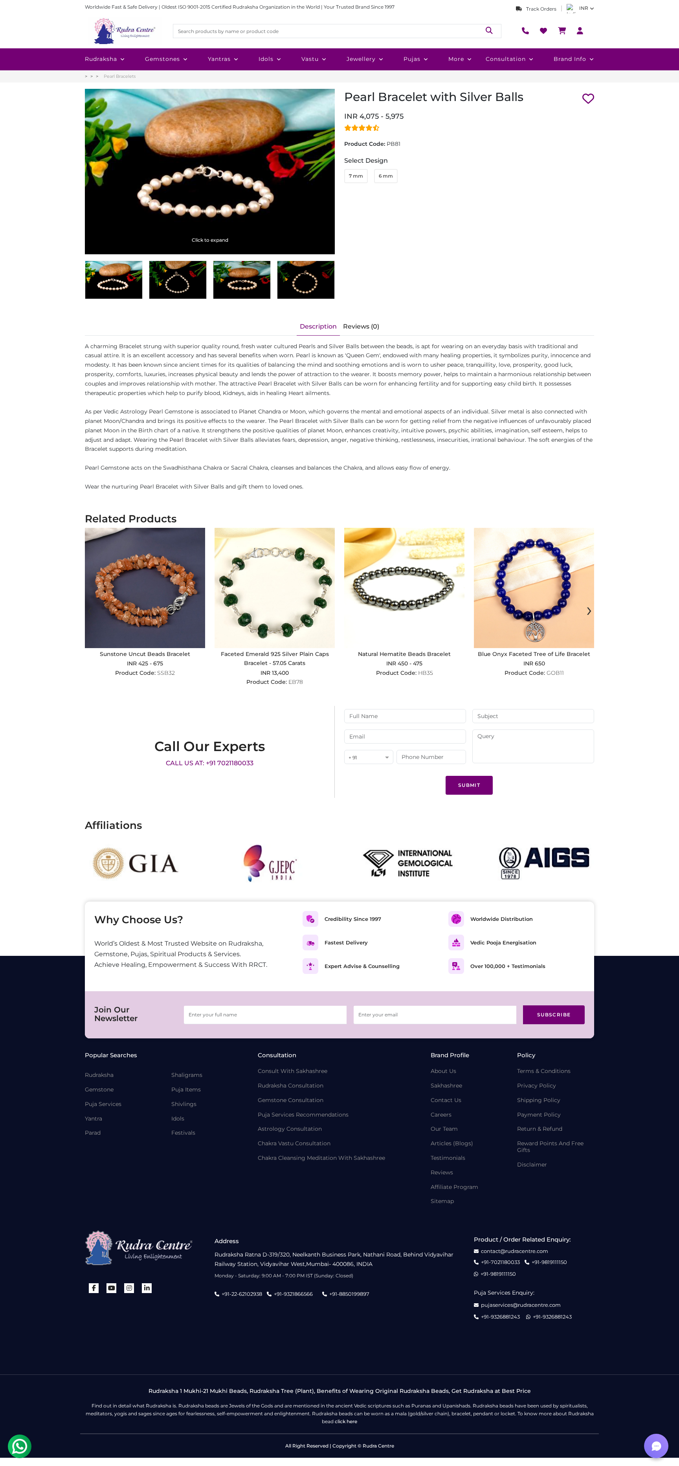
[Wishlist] (543, 31)
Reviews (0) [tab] (361, 326)
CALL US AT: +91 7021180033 (209, 763)
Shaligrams (186, 1075)
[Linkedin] (147, 1288)
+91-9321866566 (293, 1294)
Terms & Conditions (544, 1071)
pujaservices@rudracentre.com (521, 1305)
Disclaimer (532, 1164)
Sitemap (442, 1201)
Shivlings (183, 1104)
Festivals (183, 1133)
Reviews (442, 1172)
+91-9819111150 (549, 1262)
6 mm (386, 176)
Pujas (412, 58)
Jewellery (361, 58)
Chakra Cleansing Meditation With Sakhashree (321, 1158)
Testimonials (448, 1158)
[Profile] (580, 31)
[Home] (124, 31)
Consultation (506, 58)
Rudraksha (101, 58)
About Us (443, 1071)
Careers (441, 1114)
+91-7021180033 (500, 1262)
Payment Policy (539, 1114)
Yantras (219, 58)
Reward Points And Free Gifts (550, 1147)
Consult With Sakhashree (292, 1071)
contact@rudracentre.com (514, 1251)
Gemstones (162, 58)
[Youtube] (111, 1288)
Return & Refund (539, 1129)
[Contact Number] (525, 31)
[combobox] (369, 757)
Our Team (444, 1129)
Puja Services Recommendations (303, 1114)
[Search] (489, 31)
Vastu (310, 58)
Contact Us (446, 1100)
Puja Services (103, 1104)
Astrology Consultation (290, 1129)
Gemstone (99, 1089)
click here (346, 1421)
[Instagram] (129, 1288)
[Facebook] (94, 1288)
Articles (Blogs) (452, 1143)
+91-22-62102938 (242, 1294)
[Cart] (562, 31)
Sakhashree (446, 1085)
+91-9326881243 (500, 1317)
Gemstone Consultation (290, 1100)
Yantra (93, 1118)
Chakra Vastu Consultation (294, 1143)
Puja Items (186, 1089)
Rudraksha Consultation (290, 1085)
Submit (469, 785)
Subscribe (554, 1015)
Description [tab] (318, 326)
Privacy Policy (536, 1085)
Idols (266, 58)
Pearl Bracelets (120, 76)
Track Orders (540, 9)
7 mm (356, 176)
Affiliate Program (454, 1187)
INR (583, 8)
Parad (93, 1133)
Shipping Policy (538, 1100)
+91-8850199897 (349, 1294)
